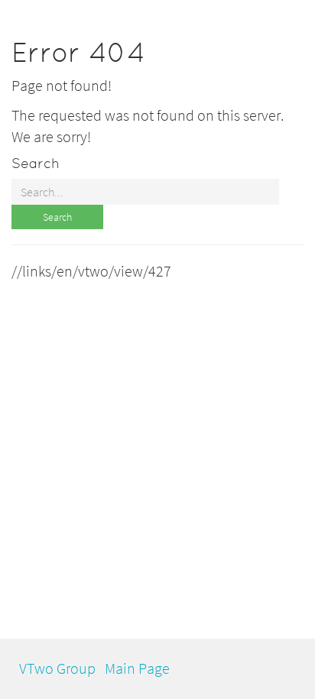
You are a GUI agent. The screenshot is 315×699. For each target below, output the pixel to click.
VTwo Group (57, 668)
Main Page (137, 668)
